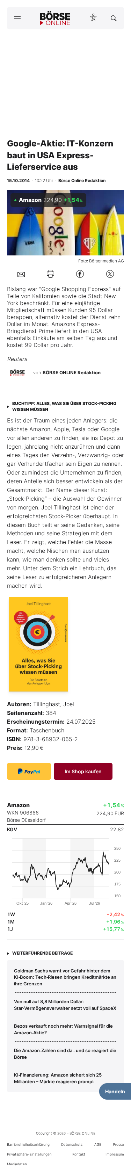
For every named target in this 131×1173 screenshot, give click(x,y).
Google (50, 288)
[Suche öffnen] (113, 18)
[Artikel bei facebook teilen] (80, 274)
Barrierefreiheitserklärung (28, 1144)
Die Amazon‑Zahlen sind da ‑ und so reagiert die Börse (65, 1053)
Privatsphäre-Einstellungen (29, 1154)
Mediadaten (17, 1164)
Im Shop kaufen (83, 771)
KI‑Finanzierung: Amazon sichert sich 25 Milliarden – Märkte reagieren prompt (58, 1078)
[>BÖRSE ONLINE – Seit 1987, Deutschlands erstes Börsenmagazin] (55, 18)
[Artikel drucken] (50, 274)
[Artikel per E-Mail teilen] (21, 274)
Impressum (114, 1154)
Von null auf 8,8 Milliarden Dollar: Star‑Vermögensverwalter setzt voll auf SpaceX (65, 1005)
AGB (97, 1144)
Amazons (63, 323)
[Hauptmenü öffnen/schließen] (17, 18)
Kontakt (78, 1154)
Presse (118, 1144)
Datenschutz (71, 1144)
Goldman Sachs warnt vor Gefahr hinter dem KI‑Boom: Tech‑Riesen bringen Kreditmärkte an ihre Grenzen (65, 977)
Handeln (115, 1091)
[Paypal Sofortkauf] (29, 771)
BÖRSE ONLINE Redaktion (72, 373)
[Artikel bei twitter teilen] (110, 274)
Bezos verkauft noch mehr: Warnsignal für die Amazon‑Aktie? (63, 1029)
